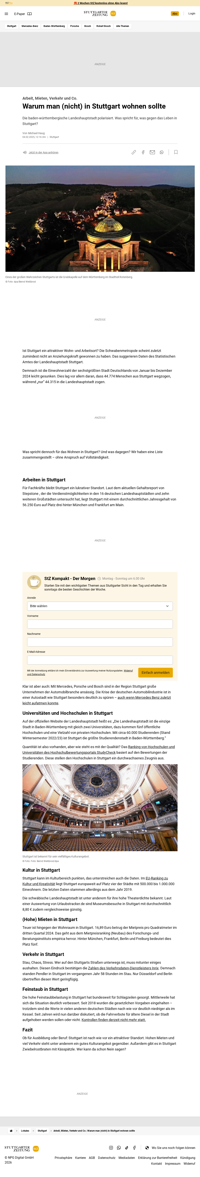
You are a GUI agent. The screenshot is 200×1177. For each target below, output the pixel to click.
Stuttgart (11, 26)
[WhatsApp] (119, 1148)
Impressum (172, 1163)
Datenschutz (106, 1158)
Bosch (87, 26)
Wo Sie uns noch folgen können (173, 1148)
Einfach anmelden (156, 672)
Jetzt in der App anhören (43, 152)
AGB (92, 1158)
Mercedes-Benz (30, 26)
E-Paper (19, 14)
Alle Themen (122, 26)
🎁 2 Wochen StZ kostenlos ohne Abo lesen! (101, 3)
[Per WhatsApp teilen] (161, 152)
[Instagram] (111, 1148)
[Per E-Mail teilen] (152, 152)
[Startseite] (11, 1131)
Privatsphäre (63, 1158)
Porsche (74, 26)
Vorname (32, 615)
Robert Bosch (103, 26)
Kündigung (187, 1158)
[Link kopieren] (134, 152)
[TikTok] (127, 1148)
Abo (174, 13)
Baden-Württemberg (54, 26)
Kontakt (156, 1163)
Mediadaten (127, 1158)
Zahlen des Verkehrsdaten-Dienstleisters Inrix (123, 968)
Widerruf (189, 1163)
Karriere (80, 1158)
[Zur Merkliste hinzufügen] (175, 152)
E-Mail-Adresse (36, 651)
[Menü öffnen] (6, 14)
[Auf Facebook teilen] (143, 152)
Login (191, 13)
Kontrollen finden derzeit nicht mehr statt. (114, 1020)
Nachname (33, 633)
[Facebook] (134, 1148)
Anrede (31, 597)
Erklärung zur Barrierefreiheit (157, 1158)
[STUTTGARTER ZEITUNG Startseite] (100, 13)
